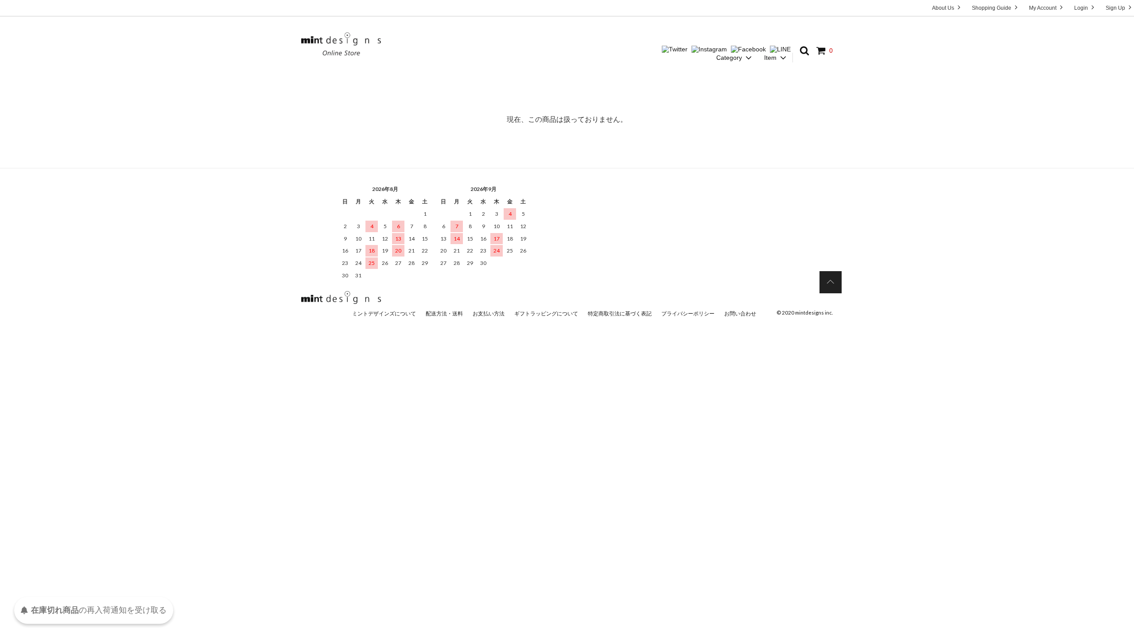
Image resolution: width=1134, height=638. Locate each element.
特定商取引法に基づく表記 (620, 313)
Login (1081, 8)
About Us (943, 8)
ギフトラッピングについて (546, 313)
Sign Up (1116, 8)
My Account (1043, 8)
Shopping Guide (992, 8)
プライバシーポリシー (688, 313)
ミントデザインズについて (384, 313)
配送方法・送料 (444, 313)
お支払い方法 (489, 313)
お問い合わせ (740, 313)
